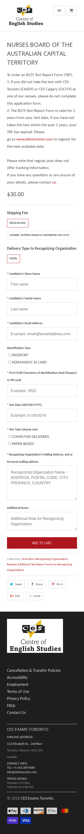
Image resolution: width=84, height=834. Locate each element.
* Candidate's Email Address (24, 323)
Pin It (59, 584)
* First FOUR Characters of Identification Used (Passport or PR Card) (42, 376)
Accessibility (17, 678)
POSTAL (14, 258)
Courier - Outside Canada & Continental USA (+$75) (39, 235)
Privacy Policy (18, 699)
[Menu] (59, 10)
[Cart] (71, 10)
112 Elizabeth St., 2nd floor (24, 744)
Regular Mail (18, 223)
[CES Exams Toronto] (25, 17)
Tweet (18, 584)
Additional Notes (17, 508)
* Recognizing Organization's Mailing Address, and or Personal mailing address (40, 458)
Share (39, 584)
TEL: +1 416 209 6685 (21, 768)
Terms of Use (18, 692)
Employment (17, 685)
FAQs (11, 706)
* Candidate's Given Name (23, 274)
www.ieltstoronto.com (34, 139)
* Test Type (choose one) (22, 429)
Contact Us (16, 713)
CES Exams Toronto (37, 798)
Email (37, 596)
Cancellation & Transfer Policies (34, 671)
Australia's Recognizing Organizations (45, 559)
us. (54, 182)
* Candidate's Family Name (24, 298)
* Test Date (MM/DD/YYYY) (24, 405)
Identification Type (19, 348)
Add (17, 596)
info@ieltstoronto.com (22, 772)
